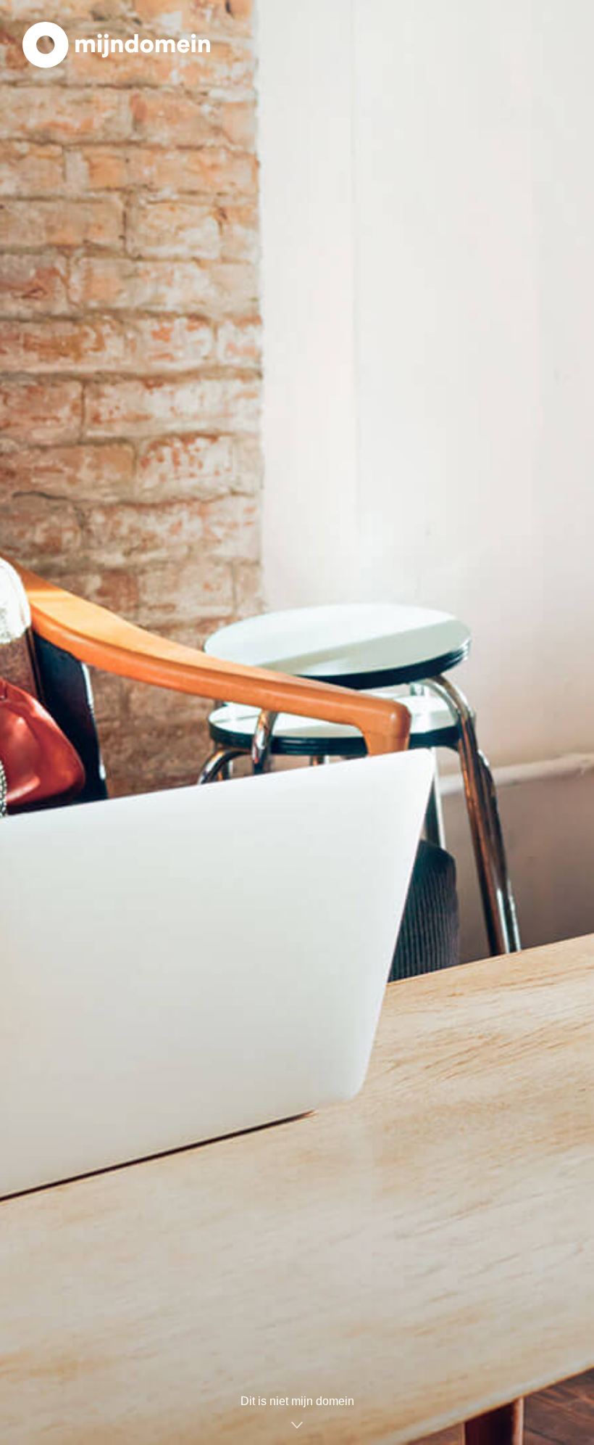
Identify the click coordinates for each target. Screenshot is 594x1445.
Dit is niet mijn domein (297, 1401)
